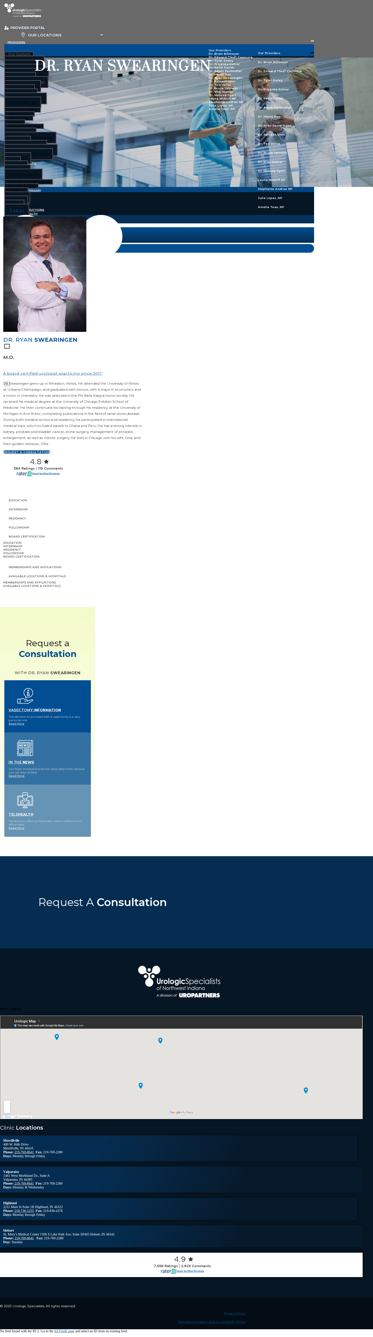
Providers (16, 42)
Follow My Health (23, 174)
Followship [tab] (19, 527)
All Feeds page (64, 1331)
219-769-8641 (24, 1152)
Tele (21, 814)
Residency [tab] (17, 518)
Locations (16, 190)
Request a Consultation (28, 182)
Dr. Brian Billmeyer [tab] (273, 62)
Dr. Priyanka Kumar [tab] (273, 89)
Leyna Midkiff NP (22, 102)
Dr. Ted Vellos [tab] (269, 143)
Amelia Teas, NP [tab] (271, 207)
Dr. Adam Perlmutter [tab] (274, 107)
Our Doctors (19, 54)
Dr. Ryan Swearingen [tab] (275, 125)
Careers (14, 122)
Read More (16, 723)
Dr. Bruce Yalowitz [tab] (272, 152)
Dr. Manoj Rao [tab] (269, 116)
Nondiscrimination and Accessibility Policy (212, 1322)
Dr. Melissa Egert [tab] (271, 170)
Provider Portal (21, 186)
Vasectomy (35, 710)
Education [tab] (18, 500)
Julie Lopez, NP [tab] (270, 198)
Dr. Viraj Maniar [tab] (270, 161)
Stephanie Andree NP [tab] (275, 189)
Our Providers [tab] (269, 53)
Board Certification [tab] (27, 536)
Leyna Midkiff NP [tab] (271, 180)
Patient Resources (24, 126)
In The (21, 762)
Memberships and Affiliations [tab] (35, 567)
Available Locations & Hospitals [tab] (37, 576)
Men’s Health (19, 114)
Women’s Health (22, 110)
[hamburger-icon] (312, 41)
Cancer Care (18, 118)
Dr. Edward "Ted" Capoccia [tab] (280, 71)
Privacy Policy (235, 1313)
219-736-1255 (24, 1211)
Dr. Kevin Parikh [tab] (270, 98)
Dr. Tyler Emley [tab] (270, 80)
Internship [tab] (18, 509)
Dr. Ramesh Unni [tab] (271, 134)
